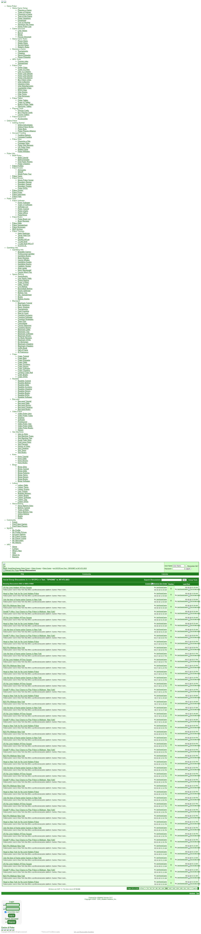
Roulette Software (25, 397)
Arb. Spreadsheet (25, 295)
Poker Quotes (17, 190)
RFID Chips (22, 90)
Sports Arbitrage (24, 291)
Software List (23, 207)
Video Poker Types (25, 416)
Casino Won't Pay (25, 272)
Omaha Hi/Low (23, 239)
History (20, 430)
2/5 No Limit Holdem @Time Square (17, 588)
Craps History (23, 366)
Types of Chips (24, 70)
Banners (15, 557)
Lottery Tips (22, 500)
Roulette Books (24, 393)
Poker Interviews (19, 194)
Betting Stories (24, 299)
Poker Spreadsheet (19, 225)
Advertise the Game (26, 24)
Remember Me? (193, 566)
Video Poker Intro (25, 414)
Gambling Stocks (24, 264)
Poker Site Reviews (25, 145)
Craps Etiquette (24, 360)
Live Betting (22, 287)
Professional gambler (26, 254)
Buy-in (20, 33)
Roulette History (24, 391)
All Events (22, 170)
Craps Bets (22, 358)
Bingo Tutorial (23, 469)
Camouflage (22, 323)
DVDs (20, 518)
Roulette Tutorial (24, 381)
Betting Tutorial (24, 508)
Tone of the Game (25, 16)
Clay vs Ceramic (24, 72)
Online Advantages (25, 125)
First (142, 888)
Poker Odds (17, 223)
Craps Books (23, 375)
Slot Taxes (22, 450)
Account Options (19, 534)
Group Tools (192, 580)
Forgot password (11, 919)
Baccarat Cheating (25, 407)
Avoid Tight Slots (24, 440)
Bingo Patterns (24, 473)
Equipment (22, 20)
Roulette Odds (23, 385)
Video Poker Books (25, 428)
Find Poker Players (19, 526)
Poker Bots (22, 129)
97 (154, 888)
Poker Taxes (17, 176)
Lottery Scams (23, 489)
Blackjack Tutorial (25, 303)
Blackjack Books (24, 336)
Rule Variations (24, 305)
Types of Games (24, 12)
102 (170, 888)
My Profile (16, 530)
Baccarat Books (24, 409)
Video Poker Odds (25, 426)
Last (195, 888)
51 (148, 888)
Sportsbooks (23, 276)
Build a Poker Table (25, 104)
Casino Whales (24, 260)
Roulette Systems (25, 387)
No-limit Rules (23, 45)
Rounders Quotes (25, 186)
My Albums (16, 543)
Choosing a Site (24, 141)
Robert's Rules (23, 47)
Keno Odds (22, 459)
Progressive (22, 422)
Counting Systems (25, 315)
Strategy (21, 418)
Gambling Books (24, 256)
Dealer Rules (23, 43)
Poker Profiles (18, 166)
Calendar (165, 574)
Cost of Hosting (24, 22)
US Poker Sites (24, 147)
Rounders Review (25, 182)
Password (168, 569)
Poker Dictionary (18, 227)
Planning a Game (24, 10)
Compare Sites (24, 143)
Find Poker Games (19, 524)
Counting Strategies (25, 319)
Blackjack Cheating (25, 344)
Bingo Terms (23, 475)
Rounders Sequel (24, 184)
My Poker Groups (19, 536)
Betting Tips (22, 293)
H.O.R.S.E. (22, 246)
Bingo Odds (22, 471)
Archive (192, 893)
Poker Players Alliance (27, 131)
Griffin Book (22, 348)
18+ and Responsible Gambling (84, 932)
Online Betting (23, 280)
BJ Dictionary (23, 342)
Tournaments (23, 51)
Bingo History (23, 477)
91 (151, 888)
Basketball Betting (25, 289)
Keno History (23, 461)
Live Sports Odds (25, 278)
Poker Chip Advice (25, 78)
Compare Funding (25, 137)
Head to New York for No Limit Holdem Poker (21, 594)
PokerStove (22, 215)
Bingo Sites (22, 467)
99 (159, 888)
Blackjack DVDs (24, 340)
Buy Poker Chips (24, 80)
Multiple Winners (24, 493)
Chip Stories (22, 92)
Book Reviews (23, 221)
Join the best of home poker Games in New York (22, 600)
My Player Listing (19, 538)
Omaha (21, 237)
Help (14, 553)
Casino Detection (24, 325)
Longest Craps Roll (25, 373)
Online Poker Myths (26, 127)
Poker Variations (24, 18)
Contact (15, 549)
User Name (168, 566)
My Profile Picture (19, 532)
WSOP (20, 172)
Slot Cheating (23, 448)
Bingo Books (23, 479)
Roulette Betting (24, 383)
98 (156, 888)
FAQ (22, 574)
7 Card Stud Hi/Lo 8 (25, 244)
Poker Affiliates (24, 151)
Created (148, 584)
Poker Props (17, 192)
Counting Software (25, 317)
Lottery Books (23, 495)
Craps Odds (22, 362)
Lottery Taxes (23, 487)
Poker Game (47, 568)
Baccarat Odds (24, 403)
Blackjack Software (25, 334)
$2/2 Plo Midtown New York (14, 606)
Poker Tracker (23, 209)
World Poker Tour (24, 174)
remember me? (13, 912)
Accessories (23, 119)
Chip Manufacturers (25, 86)
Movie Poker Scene (25, 180)
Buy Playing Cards (25, 113)
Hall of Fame (23, 350)
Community (86, 574)
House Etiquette (24, 55)
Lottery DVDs (23, 502)
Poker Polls (16, 196)
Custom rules (23, 61)
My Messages (18, 540)
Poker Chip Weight (25, 74)
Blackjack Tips (24, 332)
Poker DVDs (23, 188)
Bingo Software (24, 481)
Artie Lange (22, 268)
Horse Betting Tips (25, 512)
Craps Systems (24, 364)
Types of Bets (23, 282)
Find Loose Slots (24, 442)
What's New (17, 551)
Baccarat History (24, 405)
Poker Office (23, 213)
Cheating (21, 53)
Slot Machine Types (26, 436)
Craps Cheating (24, 371)
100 (162, 888)
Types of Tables (24, 102)
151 (188, 888)
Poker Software (24, 203)
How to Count (23, 313)
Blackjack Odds (24, 330)
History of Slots (24, 446)
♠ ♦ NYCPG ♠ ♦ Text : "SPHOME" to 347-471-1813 (70, 568)
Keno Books (22, 463)
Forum (14, 522)
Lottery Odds (23, 485)
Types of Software (25, 205)
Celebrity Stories (24, 266)
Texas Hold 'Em (24, 235)
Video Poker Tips (24, 424)
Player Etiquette (24, 57)
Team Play (22, 321)
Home (14, 547)
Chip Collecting (24, 82)
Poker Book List (24, 219)
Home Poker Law (24, 27)
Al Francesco (23, 352)
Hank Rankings (24, 233)
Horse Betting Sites (25, 506)
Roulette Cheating (25, 389)
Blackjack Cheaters (25, 346)
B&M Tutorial (23, 158)
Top (197, 893)
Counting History (24, 328)
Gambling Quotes (25, 262)
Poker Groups (36, 568)
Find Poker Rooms (25, 162)
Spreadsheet (23, 63)
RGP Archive (17, 229)
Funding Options (24, 135)
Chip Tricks (22, 94)
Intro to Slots (23, 434)
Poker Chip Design (25, 76)
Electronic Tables (24, 106)
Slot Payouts (23, 444)
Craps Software (24, 368)
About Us (16, 555)
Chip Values (22, 31)
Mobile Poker (23, 149)
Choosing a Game (25, 14)
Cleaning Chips (24, 84)
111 (185, 888)
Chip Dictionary (24, 96)
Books (20, 297)
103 (174, 888)
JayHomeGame (161, 587)
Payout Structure (24, 37)
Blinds (20, 35)
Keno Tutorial (23, 457)
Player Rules (23, 41)
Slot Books (22, 452)
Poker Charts (23, 211)
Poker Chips (22, 67)
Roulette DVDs (24, 395)
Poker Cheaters (24, 164)
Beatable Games (24, 252)
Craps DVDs (23, 377)
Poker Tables (23, 100)
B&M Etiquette (23, 160)
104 (177, 888)
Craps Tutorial (23, 356)
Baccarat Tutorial (24, 401)
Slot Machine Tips (25, 438)
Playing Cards (23, 110)
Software (21, 420)
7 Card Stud (22, 242)
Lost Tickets (23, 491)
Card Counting (23, 311)
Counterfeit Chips (24, 88)
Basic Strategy (24, 307)
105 (181, 888)
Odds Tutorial (23, 285)
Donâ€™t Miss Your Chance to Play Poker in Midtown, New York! (29, 612)
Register (11, 922)
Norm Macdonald (24, 270)
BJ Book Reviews (25, 338)
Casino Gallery (23, 115)
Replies (171, 584)
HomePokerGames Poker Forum (19, 568)
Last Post (186, 584)
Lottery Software (24, 497)
